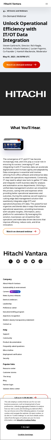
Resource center (9, 368)
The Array (7, 376)
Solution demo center (11, 389)
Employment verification (12, 354)
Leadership (7, 304)
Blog (5, 380)
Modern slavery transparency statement (18, 320)
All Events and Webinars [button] (17, 11)
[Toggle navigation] (47, 3)
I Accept (25, 427)
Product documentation (12, 342)
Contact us (7, 324)
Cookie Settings (25, 434)
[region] (25, 419)
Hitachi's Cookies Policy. (26, 420)
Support (6, 334)
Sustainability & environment (14, 287)
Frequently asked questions (13, 346)
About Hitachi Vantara (11, 283)
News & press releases (12, 295)
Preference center (10, 308)
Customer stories (9, 372)
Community (7, 338)
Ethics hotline (8, 350)
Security (6, 358)
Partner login (8, 384)
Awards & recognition (11, 316)
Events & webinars (10, 299)
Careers (6, 291)
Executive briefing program (13, 312)
